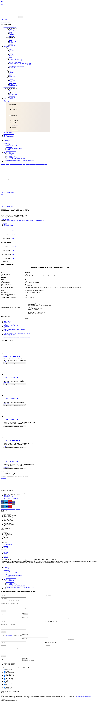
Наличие (6, 537)
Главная (3, 164)
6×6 (13, 230)
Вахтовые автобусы (8, 519)
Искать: (2, 17)
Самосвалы (6, 521)
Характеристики (8, 224)
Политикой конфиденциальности (83, 696)
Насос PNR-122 (7, 321)
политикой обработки (10, 614)
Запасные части (7, 579)
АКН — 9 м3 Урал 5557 (11, 377)
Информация (7, 570)
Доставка (8, 571)
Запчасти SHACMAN (11, 584)
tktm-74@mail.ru (4, 19)
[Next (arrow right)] (2, 695)
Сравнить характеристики (19, 363)
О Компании (7, 533)
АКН (39, 220)
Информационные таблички (11, 325)
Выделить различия (10, 664)
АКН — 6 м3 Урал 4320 (11, 461)
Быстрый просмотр (8, 363)
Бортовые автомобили (9, 518)
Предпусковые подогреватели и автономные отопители (20, 587)
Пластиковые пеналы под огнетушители (14, 331)
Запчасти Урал (10, 580)
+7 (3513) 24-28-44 (5, 22)
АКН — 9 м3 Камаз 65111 (12, 440)
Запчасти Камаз (10, 582)
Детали (5, 223)
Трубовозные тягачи (9, 524)
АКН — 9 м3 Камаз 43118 (12, 356)
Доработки (6, 536)
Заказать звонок (7, 539)
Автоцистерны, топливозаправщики (15, 164)
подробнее (6, 361)
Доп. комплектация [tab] (5, 316)
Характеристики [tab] (5, 261)
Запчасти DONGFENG (12, 583)
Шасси (5, 525)
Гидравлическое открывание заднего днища (14, 324)
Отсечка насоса (7, 330)
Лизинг (8, 576)
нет (13, 254)
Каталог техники (8, 534)
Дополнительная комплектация (14, 575)
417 (13, 242)
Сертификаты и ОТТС (12, 572)
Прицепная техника (8, 520)
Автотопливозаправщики (10, 515)
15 (13, 250)
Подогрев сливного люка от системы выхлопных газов (17, 333)
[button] (50, 511)
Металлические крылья (9, 327)
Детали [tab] (2, 228)
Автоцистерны (7, 514)
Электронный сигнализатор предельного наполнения (17, 337)
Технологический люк (9, 334)
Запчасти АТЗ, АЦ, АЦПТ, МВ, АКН (15, 586)
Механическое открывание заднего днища (14, 329)
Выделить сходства (10, 663)
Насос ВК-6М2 (7, 322)
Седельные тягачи (8, 523)
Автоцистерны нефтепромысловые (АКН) (37, 164)
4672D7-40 (30, 220)
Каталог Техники (8, 568)
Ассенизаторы (7, 516)
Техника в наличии (11, 578)
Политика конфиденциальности (26, 559)
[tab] (51, 223)
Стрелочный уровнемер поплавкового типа (14, 335)
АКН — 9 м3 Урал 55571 (11, 398)
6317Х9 (36, 220)
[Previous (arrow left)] (1, 695)
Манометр (6, 326)
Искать (20, 17)
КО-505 (14, 246)
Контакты (6, 538)
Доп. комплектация (8, 225)
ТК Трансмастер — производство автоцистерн (12, 1)
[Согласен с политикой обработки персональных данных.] (50, 624)
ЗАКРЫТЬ (25, 613)
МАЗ (42, 220)
